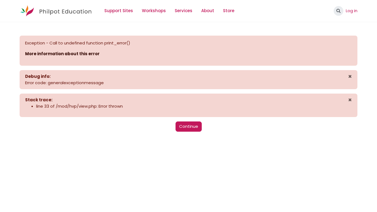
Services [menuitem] (183, 11)
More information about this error (62, 54)
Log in (351, 11)
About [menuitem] (207, 11)
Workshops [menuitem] (154, 11)
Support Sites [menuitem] (118, 11)
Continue (188, 126)
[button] (338, 11)
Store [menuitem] (228, 11)
